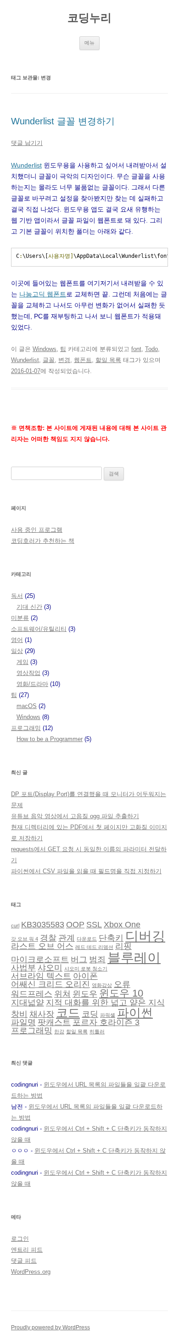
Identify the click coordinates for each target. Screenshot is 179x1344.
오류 (122, 984)
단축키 (111, 937)
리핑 (123, 946)
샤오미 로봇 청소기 (85, 968)
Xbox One (122, 924)
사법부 (23, 967)
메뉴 (89, 42)
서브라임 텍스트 (41, 976)
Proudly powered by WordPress (50, 1327)
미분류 (20, 617)
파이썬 (135, 1013)
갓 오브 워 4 (24, 939)
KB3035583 (42, 924)
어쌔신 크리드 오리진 (50, 984)
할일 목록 (108, 360)
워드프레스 (31, 993)
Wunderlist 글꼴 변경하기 (63, 121)
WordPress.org (30, 1271)
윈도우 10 (121, 993)
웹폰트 (83, 360)
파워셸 (107, 1015)
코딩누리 (89, 17)
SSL (94, 924)
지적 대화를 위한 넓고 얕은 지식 (105, 1002)
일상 (17, 650)
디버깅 (145, 935)
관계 (66, 937)
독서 (17, 595)
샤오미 (50, 967)
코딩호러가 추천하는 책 (42, 540)
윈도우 (85, 993)
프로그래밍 (26, 728)
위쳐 (62, 993)
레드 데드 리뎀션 (94, 947)
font (136, 349)
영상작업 (28, 672)
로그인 (20, 1238)
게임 (22, 661)
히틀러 (97, 1031)
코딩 (90, 1014)
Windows (44, 349)
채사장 (41, 1014)
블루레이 (134, 957)
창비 (19, 1014)
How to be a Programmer (50, 739)
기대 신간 (29, 606)
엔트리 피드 (27, 1249)
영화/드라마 (32, 683)
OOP (75, 924)
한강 (59, 1031)
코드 (68, 1013)
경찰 (48, 937)
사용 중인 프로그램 (36, 529)
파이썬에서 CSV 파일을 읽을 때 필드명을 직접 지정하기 (86, 871)
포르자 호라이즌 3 (106, 1022)
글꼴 (49, 360)
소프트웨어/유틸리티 (39, 628)
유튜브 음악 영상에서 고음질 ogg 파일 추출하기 (75, 816)
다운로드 (87, 939)
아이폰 (85, 976)
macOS (27, 706)
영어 (17, 639)
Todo (151, 349)
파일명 (23, 1022)
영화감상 (102, 985)
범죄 (97, 959)
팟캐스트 (54, 1022)
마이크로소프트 (40, 959)
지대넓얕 (27, 1002)
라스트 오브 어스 (42, 946)
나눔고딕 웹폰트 (42, 294)
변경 (64, 360)
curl (15, 925)
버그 (79, 959)
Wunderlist (26, 165)
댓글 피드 (24, 1260)
